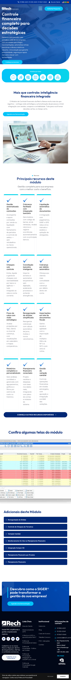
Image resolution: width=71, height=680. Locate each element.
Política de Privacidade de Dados (29, 642)
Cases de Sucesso (44, 633)
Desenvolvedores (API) (28, 631)
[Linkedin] (13, 639)
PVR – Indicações (44, 641)
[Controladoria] (20, 77)
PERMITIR (63, 676)
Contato (41, 645)
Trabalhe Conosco (44, 637)
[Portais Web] (35, 77)
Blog (40, 630)
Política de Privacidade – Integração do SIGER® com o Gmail (29, 656)
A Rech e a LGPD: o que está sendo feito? (29, 636)
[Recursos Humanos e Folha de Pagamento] (43, 77)
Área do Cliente (27, 626)
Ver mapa (60, 655)
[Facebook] (4, 639)
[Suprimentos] (57, 77)
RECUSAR (50, 676)
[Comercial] (13, 77)
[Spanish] (68, 2)
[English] (63, 2)
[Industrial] (28, 77)
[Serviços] (50, 77)
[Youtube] (17, 639)
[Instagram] (8, 639)
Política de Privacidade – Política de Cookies (29, 648)
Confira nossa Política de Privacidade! (21, 677)
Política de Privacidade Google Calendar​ (28, 665)
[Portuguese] (65, 2)
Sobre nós (42, 626)
